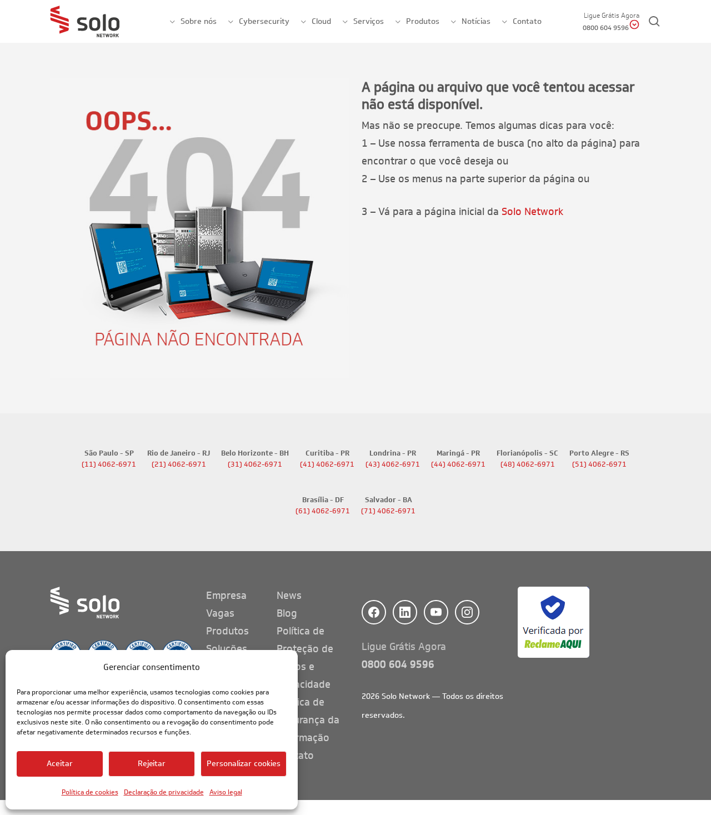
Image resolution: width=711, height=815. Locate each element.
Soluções (226, 649)
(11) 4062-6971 (109, 464)
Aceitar (60, 763)
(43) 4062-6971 (392, 464)
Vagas (220, 613)
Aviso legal (225, 792)
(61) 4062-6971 (323, 511)
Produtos (227, 631)
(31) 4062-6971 (255, 464)
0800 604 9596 (398, 664)
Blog (287, 613)
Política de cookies (90, 792)
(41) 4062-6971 (327, 464)
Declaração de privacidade (164, 792)
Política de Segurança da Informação (308, 720)
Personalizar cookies (244, 763)
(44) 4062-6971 (458, 464)
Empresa (226, 595)
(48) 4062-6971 (527, 464)
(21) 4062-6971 (179, 464)
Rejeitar (152, 763)
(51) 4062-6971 (599, 464)
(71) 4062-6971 (388, 511)
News (289, 595)
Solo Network (532, 211)
